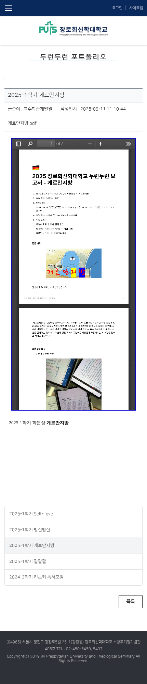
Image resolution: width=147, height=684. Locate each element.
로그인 (117, 8)
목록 (130, 601)
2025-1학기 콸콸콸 (27, 561)
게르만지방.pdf (22, 123)
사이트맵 (136, 8)
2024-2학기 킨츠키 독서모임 (36, 577)
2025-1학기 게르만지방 (31, 545)
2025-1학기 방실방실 (29, 529)
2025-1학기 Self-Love (31, 513)
